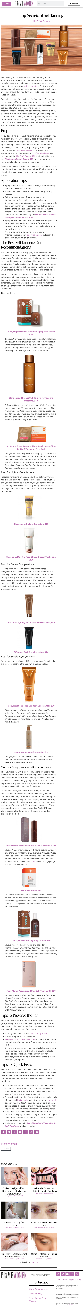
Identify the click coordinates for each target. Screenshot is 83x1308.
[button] (3, 1132)
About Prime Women (38, 1289)
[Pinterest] (77, 1274)
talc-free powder (34, 235)
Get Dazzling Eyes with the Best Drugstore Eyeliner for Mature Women (14, 1191)
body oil (52, 1100)
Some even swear (24, 150)
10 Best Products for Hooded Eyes (44, 1224)
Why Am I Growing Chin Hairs (14, 1224)
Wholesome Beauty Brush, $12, (19, 159)
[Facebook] (58, 1274)
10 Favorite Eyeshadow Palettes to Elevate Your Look (44, 1189)
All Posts (6, 1149)
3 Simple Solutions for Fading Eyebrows (44, 1255)
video (33, 861)
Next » (35, 1262)
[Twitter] (63, 1274)
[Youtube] (67, 1274)
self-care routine (31, 86)
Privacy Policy (35, 1293)
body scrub (22, 1100)
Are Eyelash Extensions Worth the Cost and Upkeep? (14, 1255)
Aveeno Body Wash (38, 1033)
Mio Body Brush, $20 (25, 156)
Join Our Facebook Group (68, 1280)
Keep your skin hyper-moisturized (20, 1039)
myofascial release (40, 153)
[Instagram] (72, 1274)
